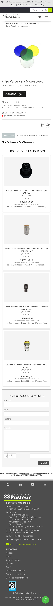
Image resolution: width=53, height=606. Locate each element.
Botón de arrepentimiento (17, 578)
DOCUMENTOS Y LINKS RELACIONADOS (33, 136)
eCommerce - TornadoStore (26, 597)
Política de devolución (15, 574)
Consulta (7, 428)
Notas (8, 556)
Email (6, 410)
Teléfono (7, 419)
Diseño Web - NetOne (10, 597)
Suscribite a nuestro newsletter (22, 544)
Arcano (36, 86)
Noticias (9, 553)
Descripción (8, 136)
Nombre (7, 400)
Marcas (9, 563)
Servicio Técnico (13, 560)
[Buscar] (50, 10)
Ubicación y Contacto (15, 571)
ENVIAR (44, 463)
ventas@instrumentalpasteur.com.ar (25, 539)
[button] (39, 16)
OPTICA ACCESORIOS (29, 24)
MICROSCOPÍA (12, 24)
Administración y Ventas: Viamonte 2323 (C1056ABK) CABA (22, 507)
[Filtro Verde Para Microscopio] (26, 55)
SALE (8, 567)
